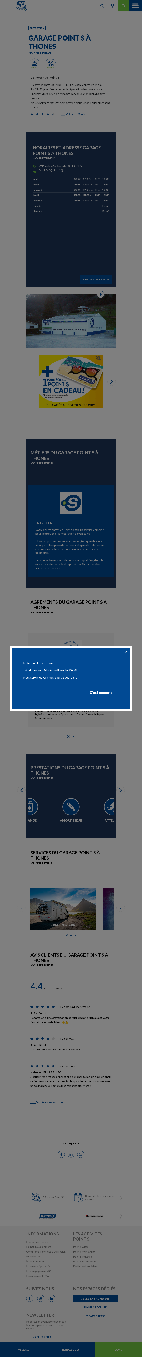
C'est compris (101, 692)
